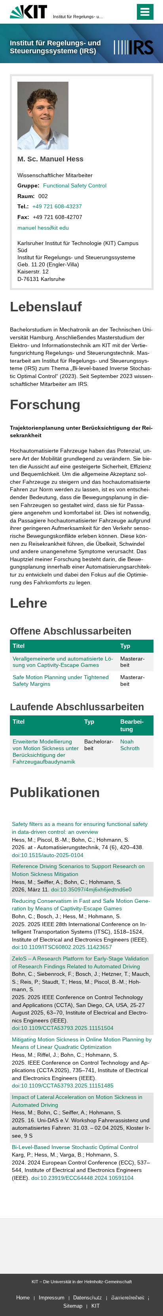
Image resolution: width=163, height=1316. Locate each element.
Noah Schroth (130, 744)
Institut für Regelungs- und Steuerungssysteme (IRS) (79, 16)
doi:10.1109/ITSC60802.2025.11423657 (62, 947)
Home (23, 1298)
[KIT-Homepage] (28, 11)
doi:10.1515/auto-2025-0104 (47, 855)
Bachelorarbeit (99, 744)
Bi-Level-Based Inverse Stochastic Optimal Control (75, 1147)
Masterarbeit (132, 661)
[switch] (115, 11)
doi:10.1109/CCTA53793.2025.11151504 (63, 1028)
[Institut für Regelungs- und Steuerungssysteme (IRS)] (133, 47)
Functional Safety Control (74, 185)
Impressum (51, 1298)
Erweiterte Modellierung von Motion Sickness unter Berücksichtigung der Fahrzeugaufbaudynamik (46, 751)
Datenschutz (87, 1298)
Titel (19, 645)
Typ (125, 645)
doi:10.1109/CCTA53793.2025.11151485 (63, 1085)
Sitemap (72, 1306)
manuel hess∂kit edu (43, 228)
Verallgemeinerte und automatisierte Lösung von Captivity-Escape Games (63, 661)
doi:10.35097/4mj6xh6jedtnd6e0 (91, 889)
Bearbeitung (132, 725)
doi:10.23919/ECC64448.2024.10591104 (82, 1178)
